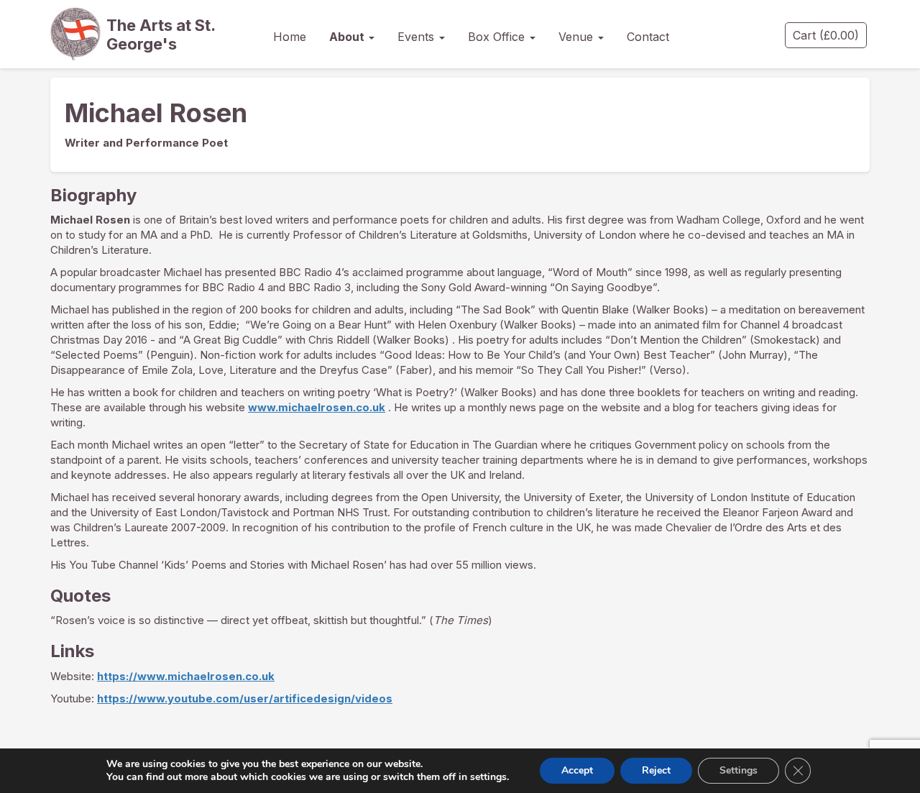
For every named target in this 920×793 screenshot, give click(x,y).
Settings (738, 770)
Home (289, 36)
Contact (648, 36)
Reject (656, 770)
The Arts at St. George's (161, 34)
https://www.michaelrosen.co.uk (186, 676)
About (348, 36)
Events (417, 36)
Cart (826, 35)
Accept (577, 770)
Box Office (498, 36)
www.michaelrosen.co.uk (316, 407)
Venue (577, 36)
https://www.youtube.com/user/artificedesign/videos (244, 698)
